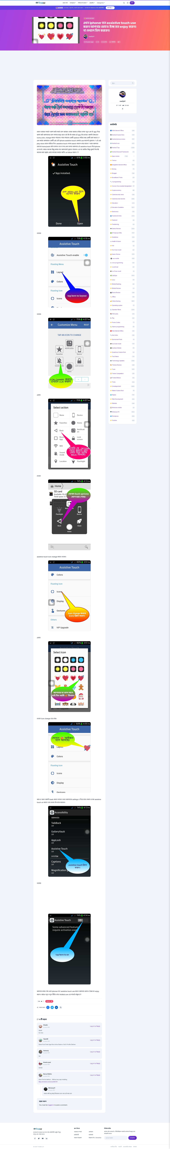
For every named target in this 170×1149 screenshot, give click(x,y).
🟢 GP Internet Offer (116, 233)
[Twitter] (38, 1138)
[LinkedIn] (46, 1138)
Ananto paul (47, 1062)
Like (40, 1001)
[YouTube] (42, 1138)
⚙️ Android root (114, 143)
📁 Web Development (116, 399)
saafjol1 (91, 36)
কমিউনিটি (76, 1134)
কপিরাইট (135, 1146)
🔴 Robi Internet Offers (116, 331)
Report (48, 1001)
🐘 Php (112, 318)
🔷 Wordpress (114, 416)
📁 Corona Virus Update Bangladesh (121, 186)
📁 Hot (112, 245)
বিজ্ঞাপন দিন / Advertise (95, 1137)
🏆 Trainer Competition (117, 373)
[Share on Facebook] (47, 1007)
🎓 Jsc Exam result (115, 271)
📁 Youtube (113, 420)
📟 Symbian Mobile (115, 348)
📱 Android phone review (117, 139)
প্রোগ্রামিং (92, 3)
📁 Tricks (113, 382)
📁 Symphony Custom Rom (118, 352)
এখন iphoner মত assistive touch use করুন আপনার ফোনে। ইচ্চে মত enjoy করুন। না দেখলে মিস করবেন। (109, 26)
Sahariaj (46, 1050)
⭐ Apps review (89, 18)
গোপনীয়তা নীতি (113, 1146)
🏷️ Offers (113, 296)
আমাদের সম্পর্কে (78, 1131)
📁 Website (113, 403)
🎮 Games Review (115, 228)
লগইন (132, 2)
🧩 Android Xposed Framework (119, 152)
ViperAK (45, 1039)
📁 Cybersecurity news (117, 194)
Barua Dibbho (47, 1074)
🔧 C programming (115, 181)
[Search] (124, 3)
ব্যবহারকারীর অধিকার (127, 1146)
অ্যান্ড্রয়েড (72, 3)
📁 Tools (112, 369)
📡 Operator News (115, 309)
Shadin (45, 1025)
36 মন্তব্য (126, 105)
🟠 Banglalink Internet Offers (118, 164)
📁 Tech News (114, 356)
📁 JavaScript (114, 267)
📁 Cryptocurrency (115, 190)
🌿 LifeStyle (113, 275)
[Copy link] (60, 1007)
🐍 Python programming (117, 326)
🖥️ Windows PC (114, 412)
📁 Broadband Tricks (116, 177)
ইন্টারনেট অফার (82, 3)
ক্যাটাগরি (91, 1134)
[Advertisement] (85, 63)
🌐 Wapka (113, 395)
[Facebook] (34, 1138)
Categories (100, 3)
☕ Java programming (116, 262)
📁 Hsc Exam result (115, 250)
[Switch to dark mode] (127, 3)
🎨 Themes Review (115, 365)
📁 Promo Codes (115, 322)
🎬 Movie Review (115, 292)
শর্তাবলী (120, 1146)
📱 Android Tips (115, 147)
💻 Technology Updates (117, 360)
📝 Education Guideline (117, 207)
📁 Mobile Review (115, 288)
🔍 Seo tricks (114, 335)
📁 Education (114, 203)
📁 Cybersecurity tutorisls (117, 199)
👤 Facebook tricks (115, 216)
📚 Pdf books (114, 314)
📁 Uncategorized (115, 386)
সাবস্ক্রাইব (132, 1138)
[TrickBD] (52, 1129)
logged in (51, 1105)
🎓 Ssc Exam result (115, 343)
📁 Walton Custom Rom (117, 390)
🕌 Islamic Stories (115, 254)
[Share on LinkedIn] (56, 1007)
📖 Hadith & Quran (115, 241)
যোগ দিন (109, 7)
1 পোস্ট (119, 105)
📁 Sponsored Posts (116, 339)
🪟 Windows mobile (116, 407)
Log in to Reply (95, 1026)
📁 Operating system (116, 305)
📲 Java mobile (114, 258)
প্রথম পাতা (65, 3)
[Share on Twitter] (52, 1007)
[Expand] (134, 156)
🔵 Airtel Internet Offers (117, 130)
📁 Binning (113, 169)
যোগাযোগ (91, 1131)
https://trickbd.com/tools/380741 (48, 1081)
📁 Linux (112, 280)
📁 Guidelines (114, 237)
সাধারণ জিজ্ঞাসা (78, 1137)
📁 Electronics (114, 211)
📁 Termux (113, 160)
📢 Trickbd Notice (115, 377)
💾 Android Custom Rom (117, 135)
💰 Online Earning (115, 301)
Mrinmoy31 (51, 1088)
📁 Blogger (113, 173)
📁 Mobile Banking (115, 284)
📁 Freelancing (114, 224)
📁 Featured (113, 220)
